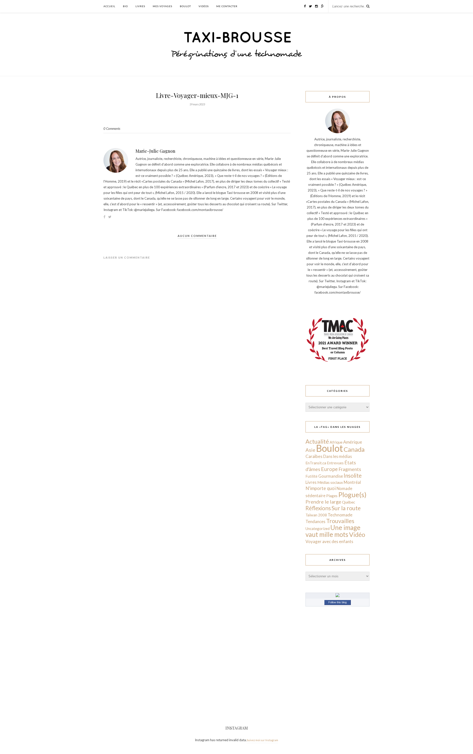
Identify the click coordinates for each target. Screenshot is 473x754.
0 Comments (111, 129)
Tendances (315, 521)
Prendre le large (323, 502)
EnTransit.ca (315, 463)
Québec (348, 502)
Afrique (336, 442)
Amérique (352, 442)
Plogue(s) (352, 494)
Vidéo (357, 534)
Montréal (352, 482)
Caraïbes (313, 456)
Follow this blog (337, 602)
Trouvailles (340, 520)
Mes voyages (162, 6)
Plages (332, 495)
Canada (354, 449)
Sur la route (346, 508)
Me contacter (226, 6)
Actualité (317, 441)
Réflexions (318, 508)
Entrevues (335, 463)
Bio (125, 6)
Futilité (311, 476)
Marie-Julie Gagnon (155, 151)
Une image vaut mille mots (332, 531)
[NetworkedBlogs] (337, 596)
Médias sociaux (330, 482)
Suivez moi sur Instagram (262, 740)
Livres (140, 6)
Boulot (185, 6)
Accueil (109, 6)
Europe (329, 469)
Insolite (353, 475)
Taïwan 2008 (316, 515)
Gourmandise (330, 476)
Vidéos (204, 6)
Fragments (349, 469)
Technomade (340, 514)
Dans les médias (337, 456)
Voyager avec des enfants (329, 541)
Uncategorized (317, 528)
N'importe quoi (320, 488)
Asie (310, 450)
